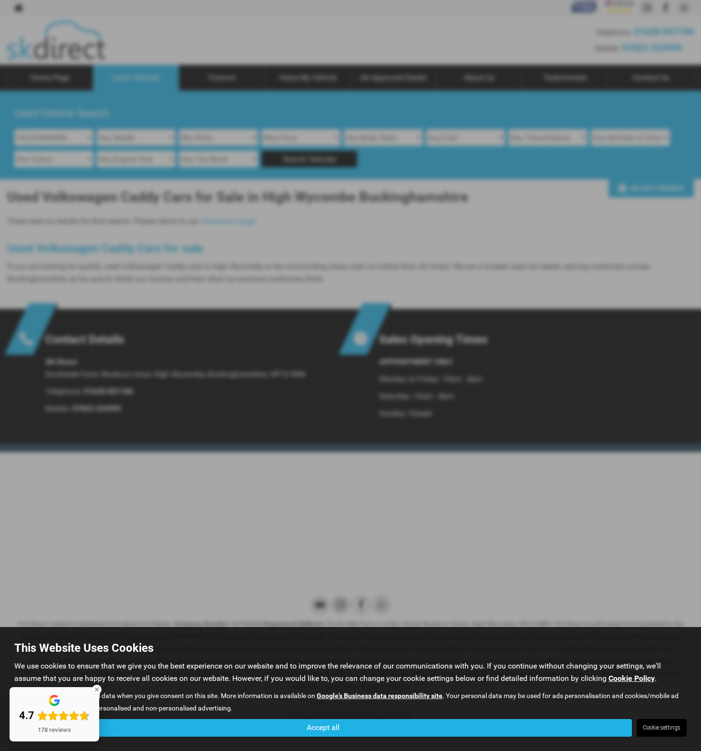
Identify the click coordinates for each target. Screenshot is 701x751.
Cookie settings (661, 727)
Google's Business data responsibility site (380, 696)
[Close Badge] (97, 689)
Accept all (323, 727)
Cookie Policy (631, 678)
